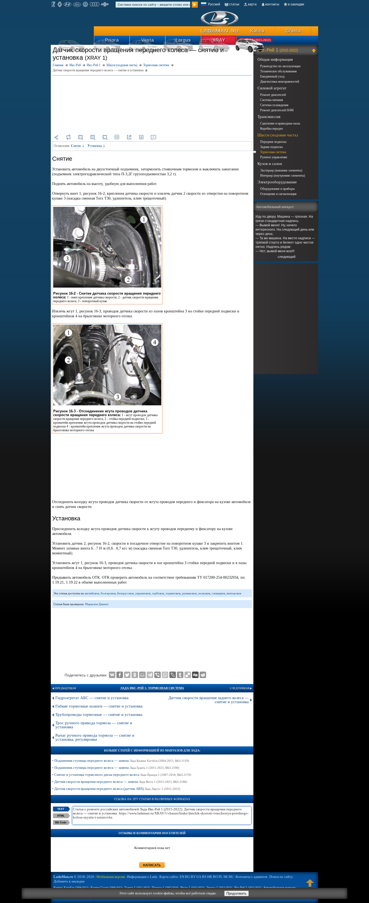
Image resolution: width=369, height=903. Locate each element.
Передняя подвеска (273, 142)
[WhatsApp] (165, 675)
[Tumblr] (180, 675)
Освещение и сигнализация (278, 194)
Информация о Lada (142, 877)
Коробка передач (271, 128)
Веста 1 (192, 887)
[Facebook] (119, 675)
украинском (142, 593)
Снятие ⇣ (78, 146)
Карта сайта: (169, 877)
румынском (189, 593)
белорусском (125, 593)
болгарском (108, 593)
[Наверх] (310, 885)
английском (92, 593)
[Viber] (157, 675)
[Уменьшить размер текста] (80, 137)
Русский (214, 4)
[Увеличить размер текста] (93, 137)
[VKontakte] (112, 675)
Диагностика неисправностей (279, 81)
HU (231, 877)
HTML (61, 815)
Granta (293, 30)
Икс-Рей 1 (277, 50)
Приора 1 (165, 887)
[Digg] (195, 675)
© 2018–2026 (73, 877)
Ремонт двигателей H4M (277, 110)
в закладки (296, 4)
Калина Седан (106, 887)
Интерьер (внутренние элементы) (282, 175)
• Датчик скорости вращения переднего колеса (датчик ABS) (116, 789)
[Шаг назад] (56, 137)
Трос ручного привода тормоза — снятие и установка (93, 725)
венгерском (234, 593)
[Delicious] (188, 675)
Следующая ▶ (241, 688)
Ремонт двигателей (273, 95)
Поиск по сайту (281, 877)
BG (187, 877)
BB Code (60, 822)
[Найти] (195, 5)
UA (198, 877)
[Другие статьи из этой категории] (117, 137)
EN (182, 877)
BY (193, 877)
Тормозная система (273, 152)
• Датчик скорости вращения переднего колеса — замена (119, 782)
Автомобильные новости (279, 887)
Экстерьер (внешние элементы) (281, 170)
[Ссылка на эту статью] (129, 137)
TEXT (60, 808)
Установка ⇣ (96, 146)
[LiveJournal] (172, 675)
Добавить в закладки (69, 881)
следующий (287, 257)
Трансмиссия (268, 116)
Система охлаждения (274, 105)
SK (225, 877)
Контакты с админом (251, 877)
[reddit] (203, 675)
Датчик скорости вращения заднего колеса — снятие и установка (209, 700)
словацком (218, 593)
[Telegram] (150, 675)
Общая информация (275, 59)
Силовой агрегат (272, 88)
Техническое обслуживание (278, 71)
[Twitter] (127, 675)
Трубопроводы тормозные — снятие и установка (98, 714)
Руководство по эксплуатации (280, 66)
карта (252, 4)
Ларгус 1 (219, 887)
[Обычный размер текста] (105, 137)
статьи (234, 4)
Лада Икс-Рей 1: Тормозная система (152, 688)
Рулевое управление (273, 157)
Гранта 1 (137, 887)
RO (215, 877)
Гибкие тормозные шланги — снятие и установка (99, 706)
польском (204, 593)
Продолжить (236, 893)
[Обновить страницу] (68, 137)
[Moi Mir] (142, 675)
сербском (158, 593)
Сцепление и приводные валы (280, 123)
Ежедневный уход (272, 76)
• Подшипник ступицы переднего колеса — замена (120, 761)
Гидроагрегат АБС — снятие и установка (92, 698)
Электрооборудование (277, 182)
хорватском (173, 593)
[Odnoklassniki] (135, 675)
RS (204, 877)
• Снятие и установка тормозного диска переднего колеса (121, 775)
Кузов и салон (269, 163)
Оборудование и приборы (277, 189)
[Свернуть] (314, 50)
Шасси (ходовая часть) (277, 135)
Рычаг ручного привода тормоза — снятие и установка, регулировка (94, 737)
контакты (272, 4)
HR (209, 877)
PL (221, 877)
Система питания (271, 100)
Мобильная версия (110, 877)
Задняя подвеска (271, 147)
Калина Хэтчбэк (70, 887)
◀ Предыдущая (64, 688)
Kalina (257, 30)
